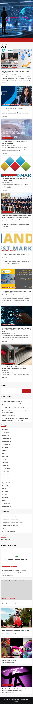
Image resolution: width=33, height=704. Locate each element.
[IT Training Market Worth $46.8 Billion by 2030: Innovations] (16, 242)
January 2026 (5, 435)
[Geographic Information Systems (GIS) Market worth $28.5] (16, 59)
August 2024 (5, 486)
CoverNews (23, 699)
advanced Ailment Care (7, 539)
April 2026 (5, 429)
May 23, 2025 (9, 145)
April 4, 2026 (9, 575)
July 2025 (4, 453)
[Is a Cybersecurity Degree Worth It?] (16, 96)
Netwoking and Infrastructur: (10, 525)
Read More (4, 82)
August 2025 (5, 450)
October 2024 (6, 480)
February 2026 (6, 432)
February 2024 (6, 503)
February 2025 (6, 468)
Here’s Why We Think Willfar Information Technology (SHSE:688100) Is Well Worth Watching (14, 368)
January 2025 (5, 471)
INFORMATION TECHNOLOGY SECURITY (11, 104)
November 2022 (6, 506)
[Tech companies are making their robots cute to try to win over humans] (16, 618)
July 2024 (4, 488)
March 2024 (5, 500)
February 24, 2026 (10, 662)
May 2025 (4, 459)
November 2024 (6, 477)
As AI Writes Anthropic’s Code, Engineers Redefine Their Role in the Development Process (15, 419)
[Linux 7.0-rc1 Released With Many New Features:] (16, 590)
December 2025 (6, 438)
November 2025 (6, 441)
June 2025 (5, 456)
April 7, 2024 (9, 372)
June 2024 (5, 491)
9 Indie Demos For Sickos (8, 415)
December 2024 (6, 474)
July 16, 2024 (9, 294)
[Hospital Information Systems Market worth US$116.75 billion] (16, 166)
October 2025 (6, 444)
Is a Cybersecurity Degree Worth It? (12, 108)
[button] (2, 39)
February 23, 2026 (10, 692)
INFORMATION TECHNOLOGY (9, 250)
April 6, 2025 (9, 182)
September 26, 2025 (11, 74)
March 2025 (5, 465)
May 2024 (4, 494)
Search (3, 385)
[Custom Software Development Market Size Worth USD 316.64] (16, 129)
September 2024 (6, 483)
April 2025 (5, 462)
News (3, 528)
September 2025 (6, 447)
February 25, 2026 (10, 633)
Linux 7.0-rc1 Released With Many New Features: (15, 407)
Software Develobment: (7, 137)
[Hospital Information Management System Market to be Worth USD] (16, 279)
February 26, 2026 (10, 603)
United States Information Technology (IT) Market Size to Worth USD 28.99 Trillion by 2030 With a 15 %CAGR (16, 330)
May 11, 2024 (9, 333)
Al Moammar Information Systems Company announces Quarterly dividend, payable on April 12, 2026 (15, 403)
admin (4, 74)
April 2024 (5, 497)
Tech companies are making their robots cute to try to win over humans (16, 411)
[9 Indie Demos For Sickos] (16, 648)
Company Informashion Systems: (9, 67)
